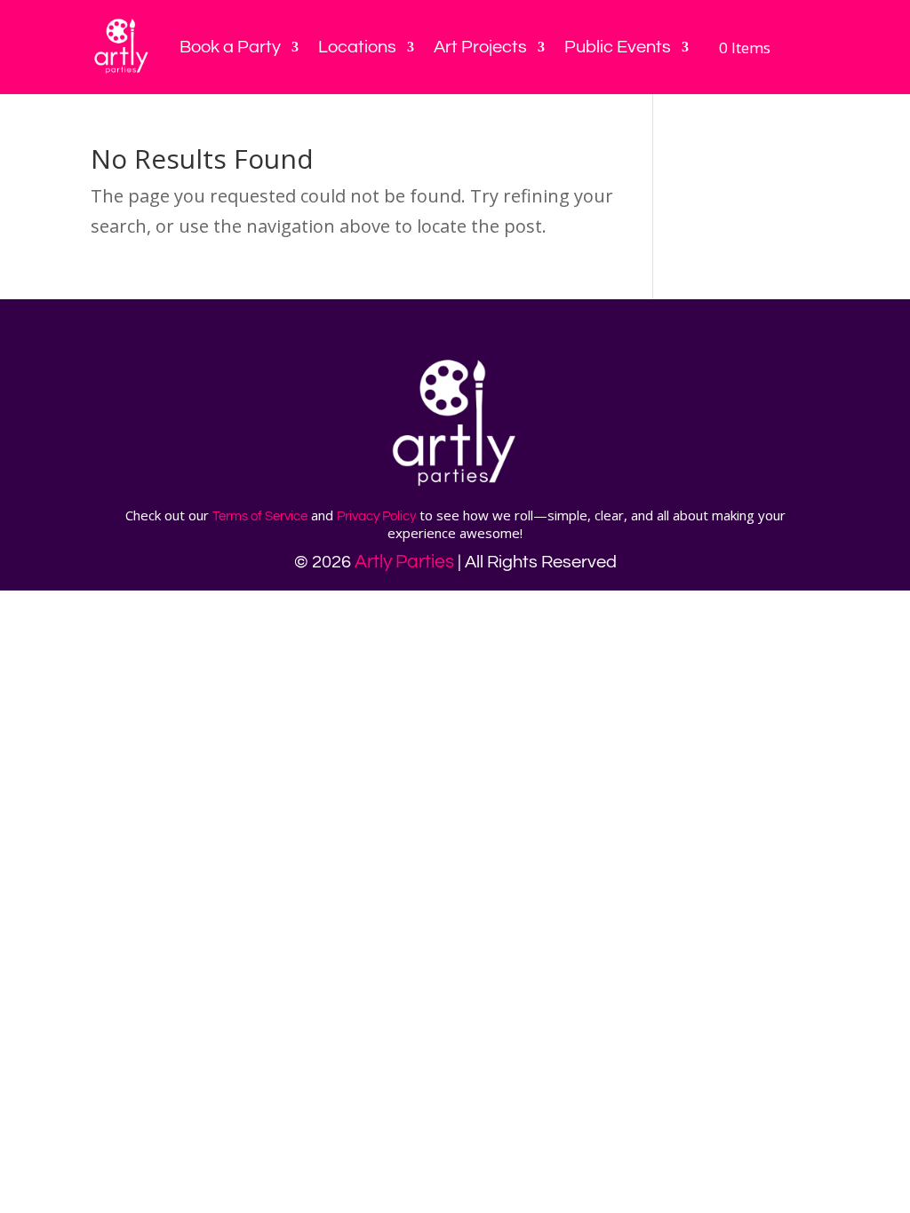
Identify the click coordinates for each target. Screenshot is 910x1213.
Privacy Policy (376, 516)
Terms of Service (259, 516)
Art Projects (480, 47)
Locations (357, 47)
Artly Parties (404, 561)
